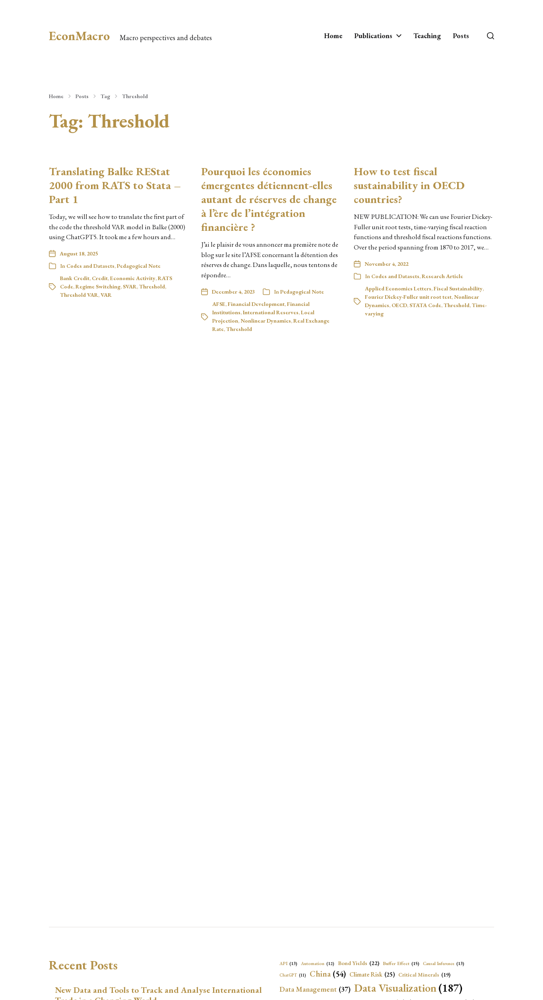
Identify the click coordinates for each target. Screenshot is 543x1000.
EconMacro (79, 35)
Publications (373, 35)
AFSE (218, 304)
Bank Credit (74, 278)
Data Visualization (408, 988)
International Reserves (271, 312)
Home (333, 35)
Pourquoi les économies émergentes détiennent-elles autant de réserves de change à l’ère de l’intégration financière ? (269, 199)
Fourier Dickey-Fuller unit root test (408, 296)
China (328, 974)
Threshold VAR (79, 294)
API (288, 963)
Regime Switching (98, 286)
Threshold (135, 96)
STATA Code (425, 305)
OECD (399, 305)
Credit (100, 278)
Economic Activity (132, 278)
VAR (106, 294)
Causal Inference (443, 963)
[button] (490, 36)
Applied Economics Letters (398, 288)
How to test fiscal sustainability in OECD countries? (409, 185)
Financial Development (256, 304)
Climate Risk (372, 975)
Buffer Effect (401, 963)
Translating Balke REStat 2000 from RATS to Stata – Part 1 (115, 185)
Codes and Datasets (90, 265)
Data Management (315, 989)
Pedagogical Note (139, 265)
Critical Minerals (424, 974)
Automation (317, 963)
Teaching (427, 35)
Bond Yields (358, 963)
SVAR (130, 286)
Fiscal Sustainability (458, 288)
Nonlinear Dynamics (265, 320)
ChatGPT (292, 975)
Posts (461, 35)
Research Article (442, 276)
